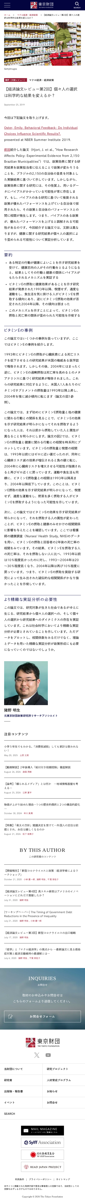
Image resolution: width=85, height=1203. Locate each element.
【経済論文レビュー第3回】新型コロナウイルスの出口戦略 (42, 935)
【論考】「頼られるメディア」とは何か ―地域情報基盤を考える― (42, 788)
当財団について (13, 1069)
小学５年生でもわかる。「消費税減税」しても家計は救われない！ (42, 751)
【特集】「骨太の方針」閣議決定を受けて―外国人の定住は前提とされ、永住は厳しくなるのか (42, 827)
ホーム (7, 15)
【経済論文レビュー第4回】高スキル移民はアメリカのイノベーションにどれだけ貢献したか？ (42, 895)
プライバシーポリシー (40, 1179)
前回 (7, 149)
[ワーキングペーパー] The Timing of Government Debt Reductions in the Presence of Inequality (42, 916)
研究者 (8, 1080)
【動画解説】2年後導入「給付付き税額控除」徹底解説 (42, 769)
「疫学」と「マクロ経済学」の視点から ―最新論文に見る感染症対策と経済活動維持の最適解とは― (42, 951)
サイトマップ (63, 1179)
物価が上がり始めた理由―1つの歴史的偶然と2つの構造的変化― (42, 809)
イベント (9, 1102)
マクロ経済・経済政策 (28, 15)
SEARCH (9, 1113)
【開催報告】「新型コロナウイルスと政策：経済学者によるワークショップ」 (42, 875)
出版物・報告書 (13, 1091)
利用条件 (19, 1179)
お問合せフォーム (42, 1016)
